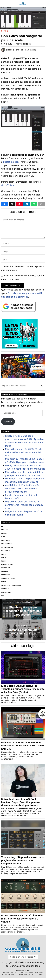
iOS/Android (6, 543)
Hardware (5, 540)
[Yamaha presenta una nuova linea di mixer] (23, 630)
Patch (3, 557)
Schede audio (7, 564)
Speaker (4, 571)
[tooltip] (4, 204)
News (3, 554)
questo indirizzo (11, 162)
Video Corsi (6, 592)
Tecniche (5, 588)
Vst (2, 595)
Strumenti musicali (9, 578)
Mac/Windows (7, 547)
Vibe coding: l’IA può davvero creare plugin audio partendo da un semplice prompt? (22, 860)
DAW (3, 537)
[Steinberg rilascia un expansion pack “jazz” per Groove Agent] (23, 609)
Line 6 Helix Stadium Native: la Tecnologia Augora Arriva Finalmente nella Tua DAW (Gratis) (23, 688)
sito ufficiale (7, 185)
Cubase (4, 530)
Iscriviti (8, 421)
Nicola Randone (15, 50)
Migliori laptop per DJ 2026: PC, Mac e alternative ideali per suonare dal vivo (24, 452)
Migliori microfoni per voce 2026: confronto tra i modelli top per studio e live (24, 504)
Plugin (4, 31)
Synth (3, 582)
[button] (42, 385)
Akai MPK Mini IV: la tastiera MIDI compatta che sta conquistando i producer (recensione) (22, 488)
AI (2, 526)
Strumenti (5, 575)
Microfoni (5, 550)
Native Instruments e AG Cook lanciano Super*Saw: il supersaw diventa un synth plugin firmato (20, 802)
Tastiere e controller (11, 585)
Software (5, 568)
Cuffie (4, 533)
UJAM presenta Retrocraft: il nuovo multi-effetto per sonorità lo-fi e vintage (22, 918)
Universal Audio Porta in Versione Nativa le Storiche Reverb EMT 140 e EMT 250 (22, 745)
